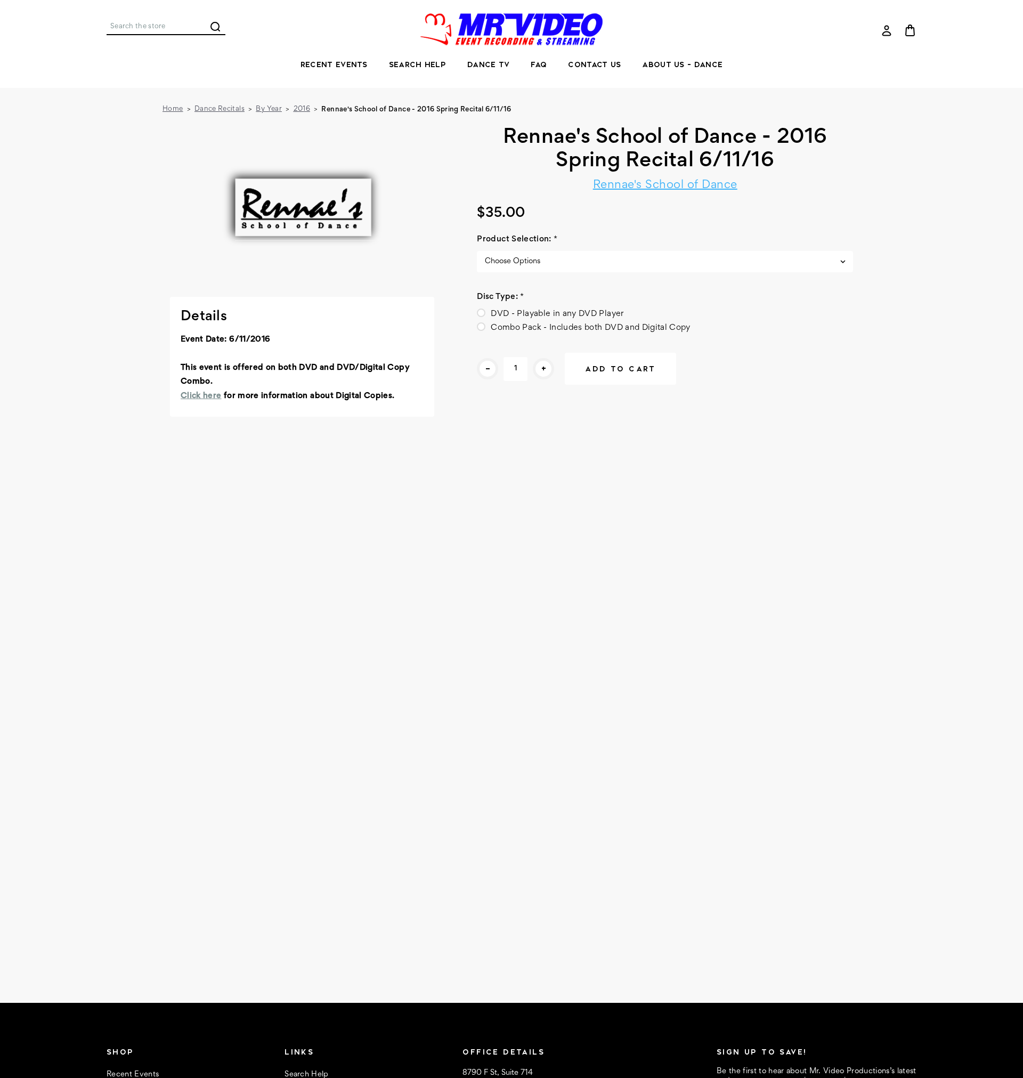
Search (215, 26)
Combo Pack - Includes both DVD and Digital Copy (590, 327)
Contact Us (594, 64)
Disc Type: (500, 297)
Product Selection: (517, 239)
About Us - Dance (682, 64)
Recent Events (334, 64)
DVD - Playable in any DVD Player (557, 314)
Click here (201, 396)
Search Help (417, 64)
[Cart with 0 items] (910, 30)
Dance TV (488, 64)
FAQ (539, 64)
